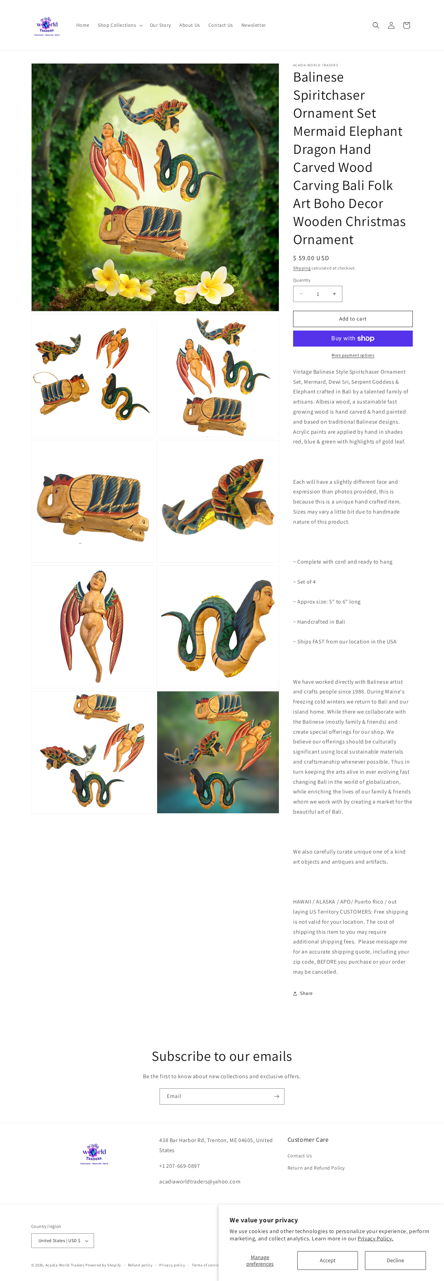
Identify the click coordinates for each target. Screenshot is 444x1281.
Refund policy (140, 1265)
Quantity (301, 280)
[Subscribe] (276, 1096)
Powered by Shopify (103, 1265)
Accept (327, 1260)
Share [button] (306, 993)
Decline (395, 1260)
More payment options (353, 355)
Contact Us (300, 1156)
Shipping (302, 268)
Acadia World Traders (65, 1265)
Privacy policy (172, 1265)
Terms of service (206, 1265)
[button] (120, 25)
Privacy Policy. (375, 1238)
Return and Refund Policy (316, 1168)
